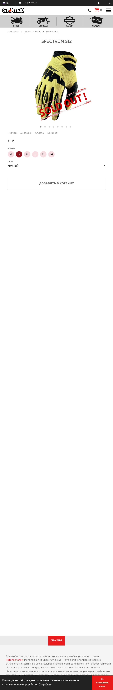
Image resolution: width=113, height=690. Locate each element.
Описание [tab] (56, 640)
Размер (11, 149)
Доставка (25, 133)
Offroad (13, 32)
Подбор (12, 133)
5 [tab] (58, 127)
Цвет (10, 162)
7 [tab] (67, 127)
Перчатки (52, 32)
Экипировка (33, 32)
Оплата (39, 133)
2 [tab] (45, 127)
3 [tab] (50, 127)
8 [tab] (71, 127)
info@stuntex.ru (30, 3)
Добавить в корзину (56, 183)
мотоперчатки (14, 660)
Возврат (52, 133)
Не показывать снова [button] (102, 682)
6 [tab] (62, 127)
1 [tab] (41, 127)
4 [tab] (54, 127)
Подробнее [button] (45, 684)
